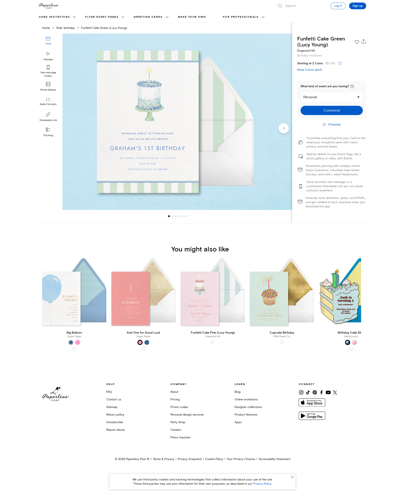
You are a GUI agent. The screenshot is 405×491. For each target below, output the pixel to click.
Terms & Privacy (163, 459)
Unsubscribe (114, 422)
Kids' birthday (66, 28)
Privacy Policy (262, 484)
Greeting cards (148, 17)
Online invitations (246, 399)
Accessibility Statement (274, 459)
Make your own (192, 17)
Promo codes (179, 407)
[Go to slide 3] (172, 216)
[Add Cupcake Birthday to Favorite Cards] (281, 342)
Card (48, 43)
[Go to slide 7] (186, 216)
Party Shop (177, 422)
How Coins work (309, 70)
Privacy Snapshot (190, 459)
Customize (332, 110)
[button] (352, 86)
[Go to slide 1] (169, 216)
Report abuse (115, 430)
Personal (310, 97)
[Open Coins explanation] (340, 63)
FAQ (109, 392)
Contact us (113, 399)
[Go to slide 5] (179, 216)
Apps (238, 422)
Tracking (48, 135)
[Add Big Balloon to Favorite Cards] (74, 349)
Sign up (357, 6)
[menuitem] (58, 17)
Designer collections (248, 407)
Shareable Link (48, 120)
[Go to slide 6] (182, 216)
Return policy (115, 414)
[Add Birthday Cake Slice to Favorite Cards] (351, 349)
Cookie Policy (214, 459)
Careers (175, 430)
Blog (237, 392)
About (174, 392)
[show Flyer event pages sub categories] (122, 17)
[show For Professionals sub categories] (263, 17)
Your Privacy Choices (241, 459)
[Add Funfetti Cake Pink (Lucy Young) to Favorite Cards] (212, 342)
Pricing (175, 399)
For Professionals (241, 17)
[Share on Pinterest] (314, 392)
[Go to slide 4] (176, 216)
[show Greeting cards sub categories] (167, 17)
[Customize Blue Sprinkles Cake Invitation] (177, 121)
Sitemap (111, 407)
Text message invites (48, 74)
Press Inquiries (180, 437)
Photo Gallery (48, 89)
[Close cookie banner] (292, 477)
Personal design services (187, 414)
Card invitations (54, 17)
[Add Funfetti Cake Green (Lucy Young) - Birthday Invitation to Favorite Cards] (356, 41)
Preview (48, 59)
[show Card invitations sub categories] (74, 17)
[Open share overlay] (363, 41)
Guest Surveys (48, 104)
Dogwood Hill (306, 50)
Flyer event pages (102, 17)
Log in (338, 6)
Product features (246, 414)
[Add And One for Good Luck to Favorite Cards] (143, 349)
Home (46, 28)
